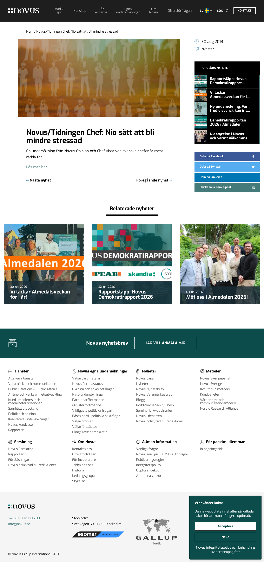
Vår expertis (101, 10)
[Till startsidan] (23, 10)
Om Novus (154, 10)
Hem (29, 31)
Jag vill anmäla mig (165, 342)
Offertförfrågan (180, 10)
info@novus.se (19, 524)
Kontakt (245, 11)
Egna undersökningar (128, 10)
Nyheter (208, 49)
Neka (225, 537)
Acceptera (225, 526)
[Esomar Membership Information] (98, 537)
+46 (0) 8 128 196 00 (24, 518)
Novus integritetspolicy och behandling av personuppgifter (225, 549)
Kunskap (79, 10)
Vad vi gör (59, 10)
